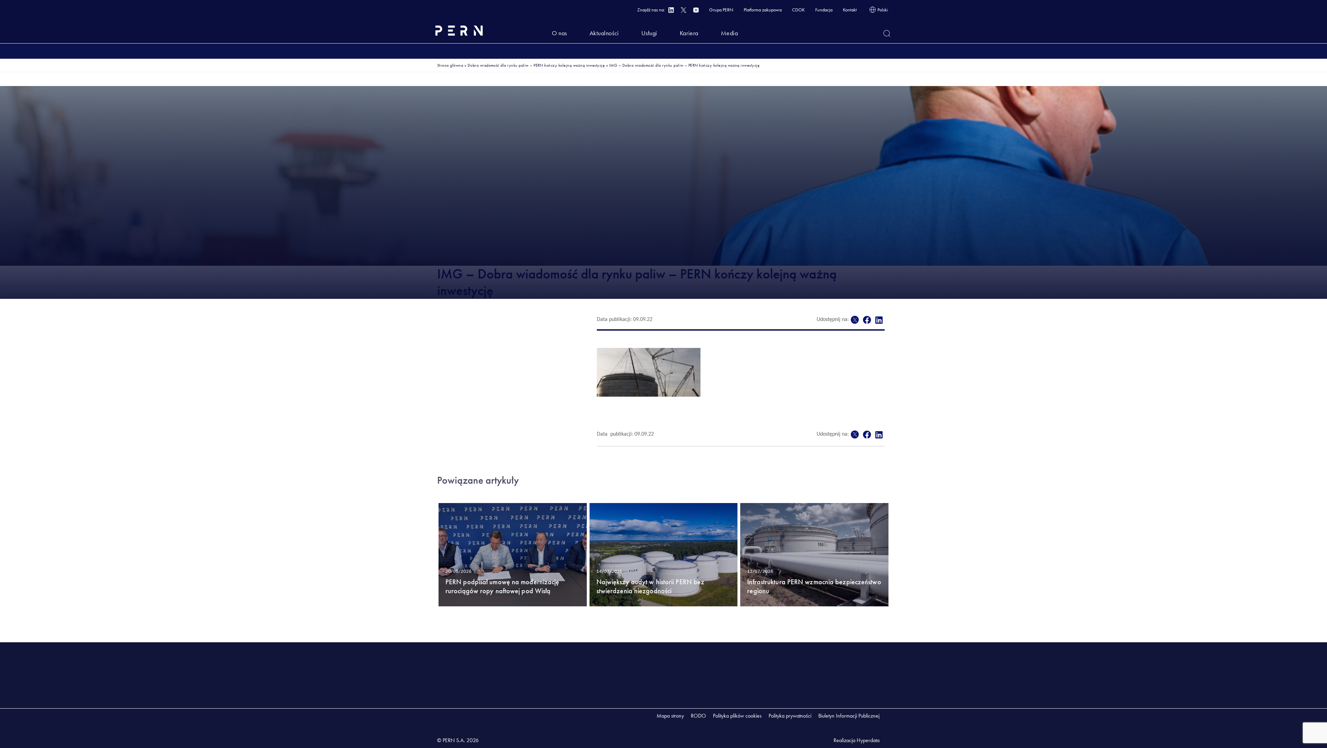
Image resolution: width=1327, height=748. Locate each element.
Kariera (689, 33)
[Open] (887, 33)
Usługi (649, 33)
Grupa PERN (721, 10)
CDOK (798, 10)
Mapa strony (670, 715)
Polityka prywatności (790, 715)
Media (729, 33)
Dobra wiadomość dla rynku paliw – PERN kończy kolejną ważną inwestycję (536, 65)
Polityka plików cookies (737, 715)
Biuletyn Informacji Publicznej (848, 715)
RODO (698, 715)
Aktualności (604, 33)
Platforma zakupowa (763, 10)
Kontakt (850, 10)
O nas (559, 33)
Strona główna (450, 65)
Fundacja (823, 10)
